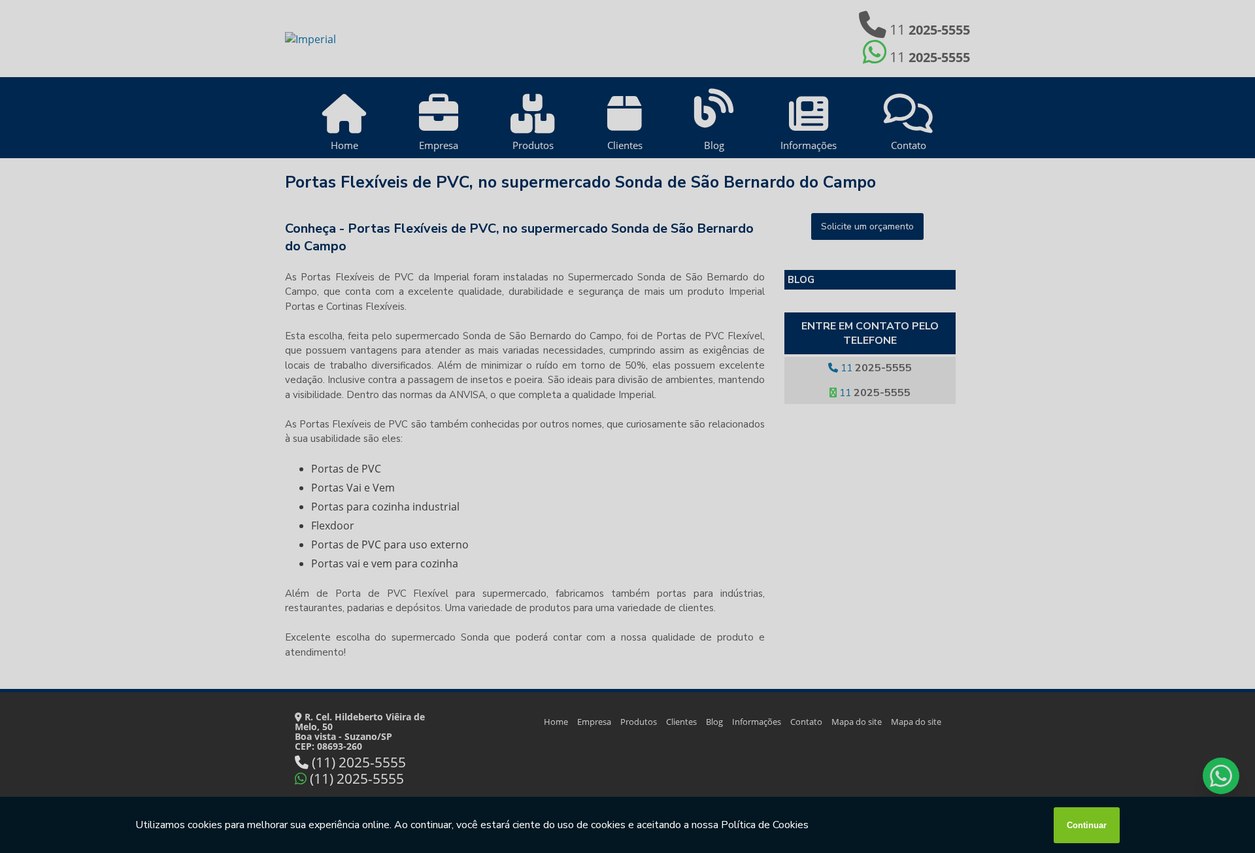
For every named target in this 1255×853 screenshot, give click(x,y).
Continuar (1087, 825)
